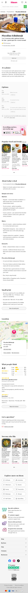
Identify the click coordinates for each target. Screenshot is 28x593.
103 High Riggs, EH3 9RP (9, 45)
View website (7, 353)
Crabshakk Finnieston (14, 154)
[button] (16, 172)
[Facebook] (9, 562)
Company (3, 551)
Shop (2, 539)
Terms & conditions (19, 585)
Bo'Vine (24, 154)
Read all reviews (14, 406)
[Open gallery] (14, 23)
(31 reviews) (8, 43)
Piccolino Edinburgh (21, 184)
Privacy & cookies (8, 585)
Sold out (14, 58)
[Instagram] (14, 562)
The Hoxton (15, 448)
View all (24, 142)
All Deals (3, 12)
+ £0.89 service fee (13, 54)
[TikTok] (18, 562)
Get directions (15, 353)
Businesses (4, 555)
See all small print (14, 308)
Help (2, 547)
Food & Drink (10, 12)
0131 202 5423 (7, 349)
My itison (3, 543)
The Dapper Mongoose (4, 154)
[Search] (25, 6)
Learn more (12, 117)
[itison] (14, 2)
